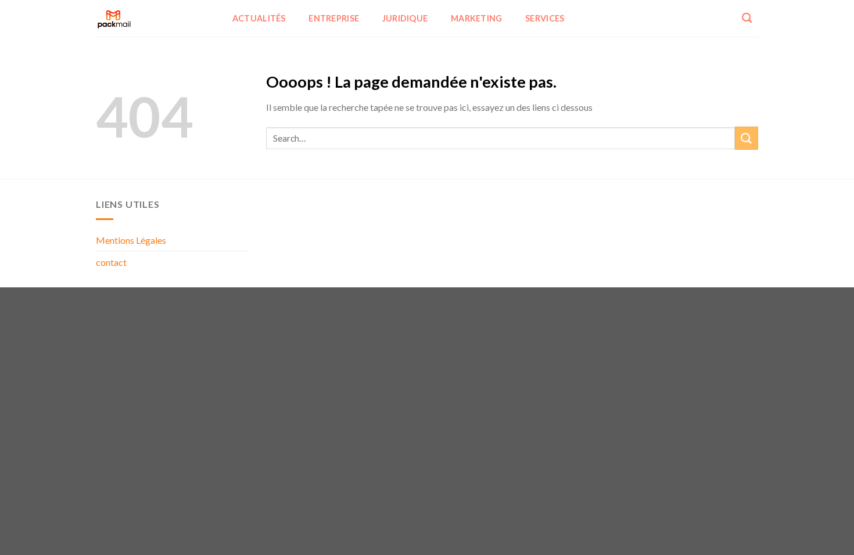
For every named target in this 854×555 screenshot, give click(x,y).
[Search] (746, 18)
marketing (477, 18)
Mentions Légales (131, 240)
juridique (405, 18)
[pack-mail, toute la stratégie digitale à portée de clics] (152, 18)
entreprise (333, 18)
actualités (259, 18)
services (544, 18)
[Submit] (746, 138)
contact (111, 262)
